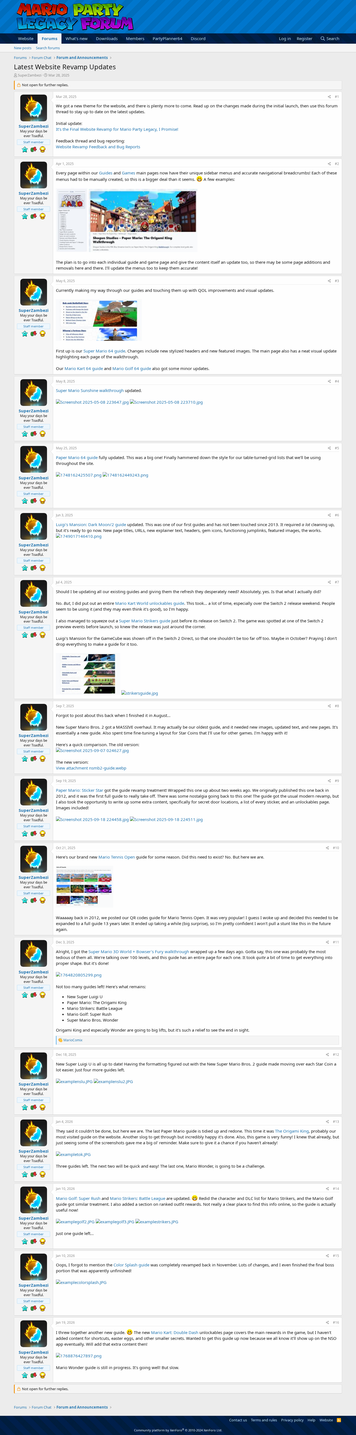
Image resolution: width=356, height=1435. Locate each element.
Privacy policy (292, 1419)
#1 (337, 96)
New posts (22, 47)
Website (25, 38)
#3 (337, 280)
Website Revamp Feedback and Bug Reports (98, 146)
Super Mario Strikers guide (144, 620)
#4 (337, 381)
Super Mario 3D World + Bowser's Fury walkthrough (138, 951)
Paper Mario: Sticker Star (79, 790)
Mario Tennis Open (116, 857)
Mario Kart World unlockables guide (149, 603)
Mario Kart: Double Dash (174, 1332)
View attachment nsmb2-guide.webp (91, 768)
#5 (337, 448)
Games (128, 173)
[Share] (329, 97)
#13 (336, 1121)
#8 (337, 706)
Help (311, 1419)
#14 (336, 1188)
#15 (336, 1255)
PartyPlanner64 (167, 38)
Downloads (107, 38)
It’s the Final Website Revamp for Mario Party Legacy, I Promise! (117, 129)
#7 (337, 582)
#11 (336, 942)
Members (135, 38)
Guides (105, 173)
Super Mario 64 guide (104, 351)
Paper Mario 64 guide (77, 457)
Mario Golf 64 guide (131, 368)
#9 (337, 780)
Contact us (238, 1419)
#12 (336, 1054)
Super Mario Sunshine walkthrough (90, 390)
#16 (336, 1322)
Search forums (48, 47)
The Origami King (292, 1131)
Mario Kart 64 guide (84, 368)
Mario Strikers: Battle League (137, 1198)
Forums (49, 38)
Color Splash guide (131, 1265)
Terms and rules (264, 1419)
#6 (337, 515)
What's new (77, 38)
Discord (198, 38)
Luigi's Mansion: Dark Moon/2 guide (91, 524)
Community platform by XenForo (178, 1430)
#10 (336, 847)
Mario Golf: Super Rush (78, 1198)
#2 (337, 163)
